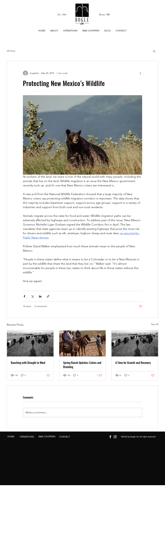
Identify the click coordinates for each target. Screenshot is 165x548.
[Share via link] (48, 296)
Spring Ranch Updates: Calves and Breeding (82, 365)
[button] (154, 51)
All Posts (11, 50)
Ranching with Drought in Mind (28, 363)
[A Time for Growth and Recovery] (135, 343)
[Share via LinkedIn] (40, 296)
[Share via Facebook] (24, 296)
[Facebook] (110, 437)
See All (154, 324)
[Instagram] (115, 437)
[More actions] (140, 73)
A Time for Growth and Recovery (133, 363)
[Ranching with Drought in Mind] (30, 343)
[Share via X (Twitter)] (32, 296)
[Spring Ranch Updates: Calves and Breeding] (82, 343)
